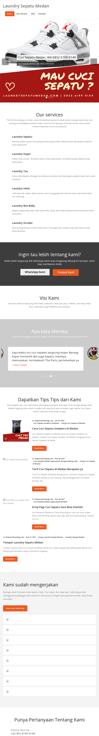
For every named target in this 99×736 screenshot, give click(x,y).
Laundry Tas (20, 171)
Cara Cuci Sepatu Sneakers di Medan (55, 432)
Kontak (42, 13)
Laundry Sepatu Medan (74, 541)
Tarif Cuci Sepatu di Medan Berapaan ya (57, 473)
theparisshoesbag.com (44, 424)
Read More (39, 452)
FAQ (33, 13)
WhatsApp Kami (35, 272)
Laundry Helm (21, 188)
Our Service (21, 13)
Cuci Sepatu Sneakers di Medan (46, 427)
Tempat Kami (65, 272)
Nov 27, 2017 (31, 541)
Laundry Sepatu (22, 136)
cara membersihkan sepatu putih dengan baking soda (55, 465)
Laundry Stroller (22, 223)
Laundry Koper (21, 154)
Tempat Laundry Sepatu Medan (23, 546)
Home (10, 13)
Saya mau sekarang (15, 612)
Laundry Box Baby (23, 205)
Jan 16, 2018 (59, 424)
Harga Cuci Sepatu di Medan (73, 427)
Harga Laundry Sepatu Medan (50, 541)
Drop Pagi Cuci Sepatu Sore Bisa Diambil (57, 511)
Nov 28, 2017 (60, 462)
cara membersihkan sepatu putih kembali (50, 505)
